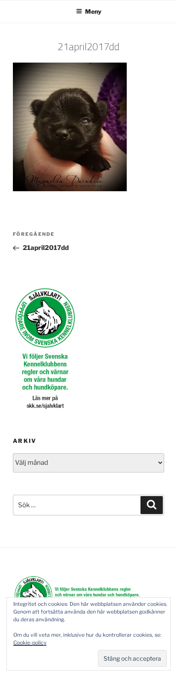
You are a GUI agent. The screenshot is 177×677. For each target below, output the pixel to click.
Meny (93, 11)
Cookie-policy (29, 642)
